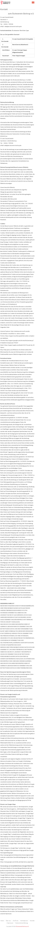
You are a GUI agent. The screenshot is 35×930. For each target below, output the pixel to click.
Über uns (8, 920)
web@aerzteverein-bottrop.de (13, 26)
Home (2, 920)
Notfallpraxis (24, 920)
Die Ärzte (15, 920)
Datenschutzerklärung (21, 923)
